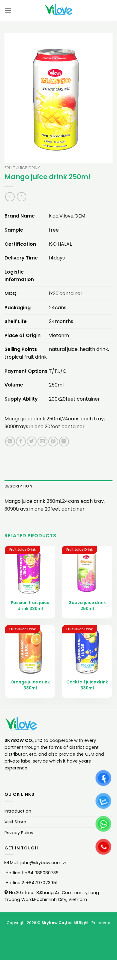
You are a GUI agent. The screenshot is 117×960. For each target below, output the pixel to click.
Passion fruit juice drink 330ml (30, 606)
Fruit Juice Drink (22, 168)
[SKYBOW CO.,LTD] (58, 10)
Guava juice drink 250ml (87, 606)
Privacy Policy (18, 833)
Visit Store (15, 822)
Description (18, 486)
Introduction (17, 811)
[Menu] (8, 10)
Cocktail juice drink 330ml (87, 685)
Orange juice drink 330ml (30, 685)
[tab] (58, 486)
